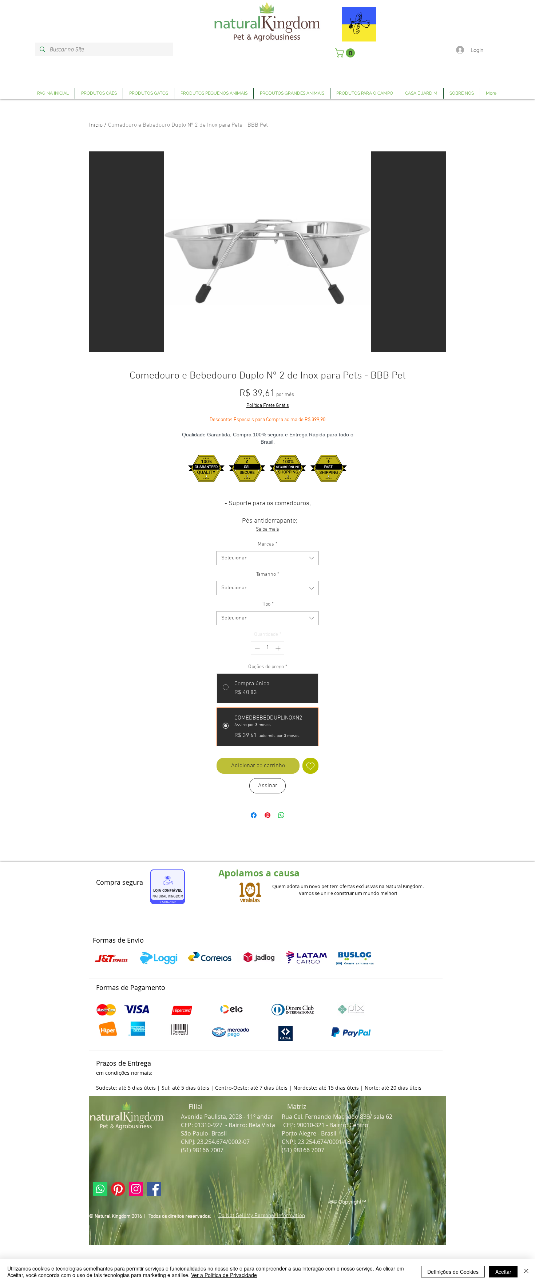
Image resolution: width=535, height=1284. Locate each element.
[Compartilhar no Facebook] (253, 815)
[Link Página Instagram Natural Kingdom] (136, 1189)
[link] (346, 53)
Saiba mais (267, 529)
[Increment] (278, 648)
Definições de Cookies (453, 1271)
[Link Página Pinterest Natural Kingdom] (118, 1189)
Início (96, 125)
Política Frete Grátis (267, 406)
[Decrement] (256, 648)
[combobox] (267, 558)
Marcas (267, 544)
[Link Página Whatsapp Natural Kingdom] (100, 1189)
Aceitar (503, 1271)
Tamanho (267, 574)
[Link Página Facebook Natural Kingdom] (154, 1189)
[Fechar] (526, 1271)
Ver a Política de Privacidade (224, 1275)
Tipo (268, 604)
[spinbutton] (267, 648)
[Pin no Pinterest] (267, 815)
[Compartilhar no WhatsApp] (281, 815)
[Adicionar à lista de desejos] (310, 766)
